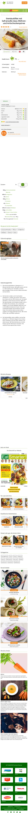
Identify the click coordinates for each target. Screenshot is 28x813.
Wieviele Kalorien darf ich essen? (22, 74)
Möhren (8, 199)
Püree (15, 556)
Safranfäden (9, 210)
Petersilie (16, 219)
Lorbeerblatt (9, 205)
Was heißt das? (22, 61)
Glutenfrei (10, 562)
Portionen (22, 187)
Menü (2, 11)
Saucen (3, 559)
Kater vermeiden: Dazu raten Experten (9, 734)
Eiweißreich (6, 527)
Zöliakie (21, 559)
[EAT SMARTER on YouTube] (20, 812)
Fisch (11, 556)
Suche (23, 11)
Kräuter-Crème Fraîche (11, 212)
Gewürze (20, 556)
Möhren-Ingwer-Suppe (6, 701)
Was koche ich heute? (14, 618)
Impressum (10, 806)
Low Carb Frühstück (6, 509)
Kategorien (21, 809)
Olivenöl (8, 203)
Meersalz (8, 192)
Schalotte (8, 201)
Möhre (14, 229)
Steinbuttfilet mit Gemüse (10, 392)
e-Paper (25, 486)
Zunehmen (3, 562)
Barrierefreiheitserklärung (10, 809)
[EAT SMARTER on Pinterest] (11, 812)
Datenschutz (17, 806)
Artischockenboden (6, 229)
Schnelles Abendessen (14, 592)
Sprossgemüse (4, 556)
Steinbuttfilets (9, 216)
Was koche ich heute (6, 546)
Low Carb (15, 559)
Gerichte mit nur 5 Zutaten (14, 645)
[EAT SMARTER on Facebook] (8, 812)
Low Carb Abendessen (19, 509)
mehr (25, 108)
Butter (7, 196)
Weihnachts (9, 559)
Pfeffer (7, 214)
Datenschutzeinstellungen (8, 808)
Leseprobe (3, 486)
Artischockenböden (10, 190)
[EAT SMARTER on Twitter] (17, 812)
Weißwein (13, 208)
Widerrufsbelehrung (21, 808)
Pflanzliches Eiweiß (18, 527)
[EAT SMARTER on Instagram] (14, 812)
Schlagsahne (9, 194)
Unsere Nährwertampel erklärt (12, 121)
